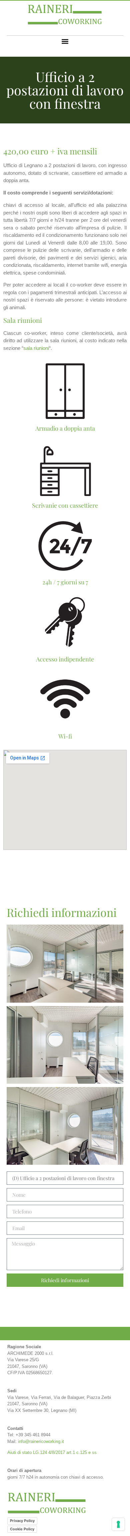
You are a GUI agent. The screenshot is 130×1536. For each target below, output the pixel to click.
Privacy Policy (22, 1520)
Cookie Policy (22, 1529)
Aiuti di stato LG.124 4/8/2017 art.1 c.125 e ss (52, 1452)
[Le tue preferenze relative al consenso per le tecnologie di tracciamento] (118, 1524)
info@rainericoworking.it (41, 1441)
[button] (65, 41)
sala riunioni (36, 348)
